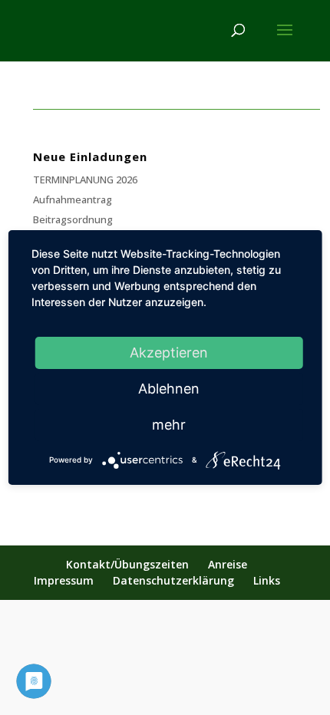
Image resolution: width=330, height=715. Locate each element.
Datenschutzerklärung (173, 580)
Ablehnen (169, 389)
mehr (169, 425)
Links (266, 580)
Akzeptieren (169, 352)
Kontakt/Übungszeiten (127, 564)
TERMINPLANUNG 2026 (85, 179)
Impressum (64, 580)
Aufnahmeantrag (72, 199)
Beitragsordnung (73, 219)
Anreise (227, 564)
